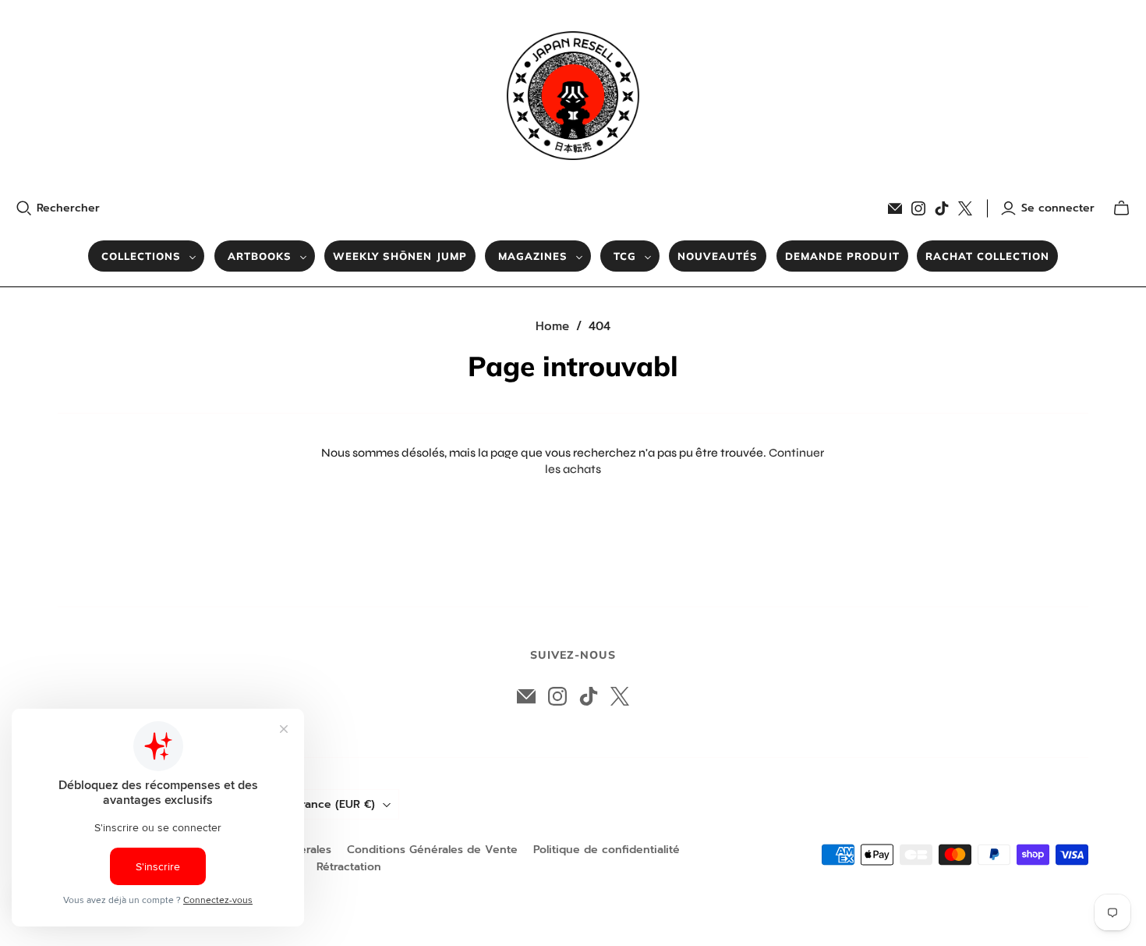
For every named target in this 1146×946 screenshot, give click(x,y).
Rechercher (68, 208)
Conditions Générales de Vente (432, 849)
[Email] (895, 208)
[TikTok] (942, 208)
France (335, 804)
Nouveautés (717, 256)
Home (552, 326)
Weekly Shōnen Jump (400, 256)
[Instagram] (918, 208)
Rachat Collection (987, 256)
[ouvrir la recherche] (24, 208)
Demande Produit (842, 256)
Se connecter (1058, 208)
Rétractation (349, 867)
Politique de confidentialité (606, 849)
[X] (965, 208)
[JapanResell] (573, 95)
